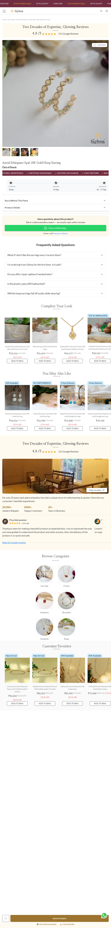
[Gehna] (33, 11)
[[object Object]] (5, 918)
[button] (55, 200)
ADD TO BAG (17, 361)
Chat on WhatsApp (57, 228)
